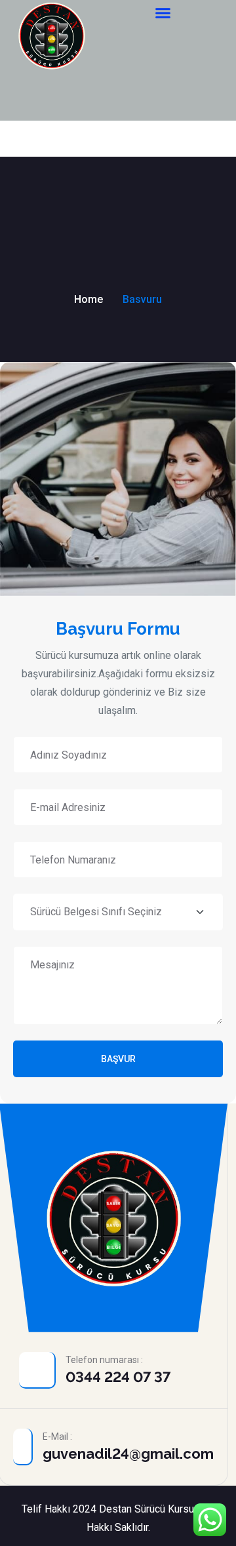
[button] (163, 13)
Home (88, 299)
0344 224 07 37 (118, 1376)
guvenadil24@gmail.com (128, 1453)
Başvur (118, 1059)
